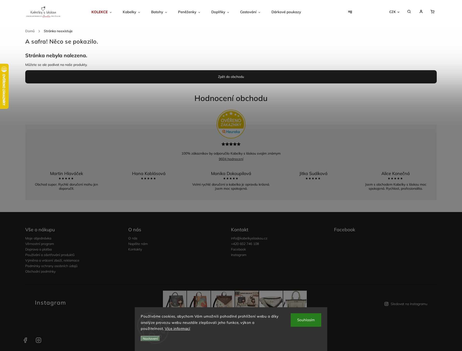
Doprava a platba (38, 249)
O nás (132, 238)
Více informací (177, 328)
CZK (392, 12)
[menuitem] (104, 12)
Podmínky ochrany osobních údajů (51, 266)
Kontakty (135, 249)
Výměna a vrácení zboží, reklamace (52, 260)
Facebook (238, 249)
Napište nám (138, 244)
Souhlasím (306, 320)
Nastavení (150, 338)
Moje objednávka (38, 238)
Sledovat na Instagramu (409, 304)
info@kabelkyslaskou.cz (249, 238)
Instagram (238, 255)
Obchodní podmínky (40, 271)
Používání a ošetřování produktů (50, 255)
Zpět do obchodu (231, 77)
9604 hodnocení (231, 159)
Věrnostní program (39, 244)
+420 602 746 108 (245, 244)
